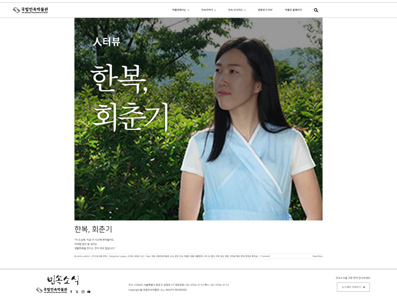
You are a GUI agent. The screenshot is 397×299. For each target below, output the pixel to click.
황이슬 (254, 256)
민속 (181, 256)
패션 (238, 256)
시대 (205, 256)
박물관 (187, 256)
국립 (153, 256)
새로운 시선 (139, 256)
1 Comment (265, 256)
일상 (222, 256)
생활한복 (199, 256)
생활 (192, 256)
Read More (318, 256)
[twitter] (77, 291)
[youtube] (88, 291)
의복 (217, 256)
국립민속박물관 (162, 256)
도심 (172, 256)
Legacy (123, 256)
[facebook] (71, 291)
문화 (176, 256)
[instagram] (83, 291)
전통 (227, 256)
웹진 (213, 256)
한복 (242, 256)
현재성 (248, 256)
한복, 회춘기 (93, 229)
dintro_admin (83, 256)
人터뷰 (130, 256)
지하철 (232, 256)
